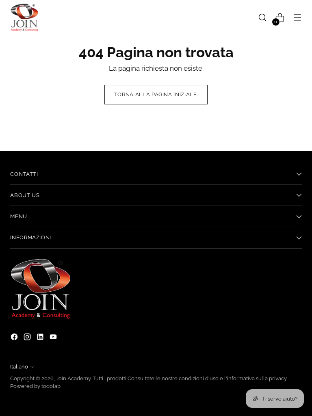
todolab (51, 386)
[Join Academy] (24, 17)
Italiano (19, 367)
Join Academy (73, 378)
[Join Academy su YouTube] (54, 338)
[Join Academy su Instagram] (28, 338)
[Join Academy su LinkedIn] (41, 338)
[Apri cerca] (262, 17)
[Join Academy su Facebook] (15, 338)
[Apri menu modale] (297, 17)
